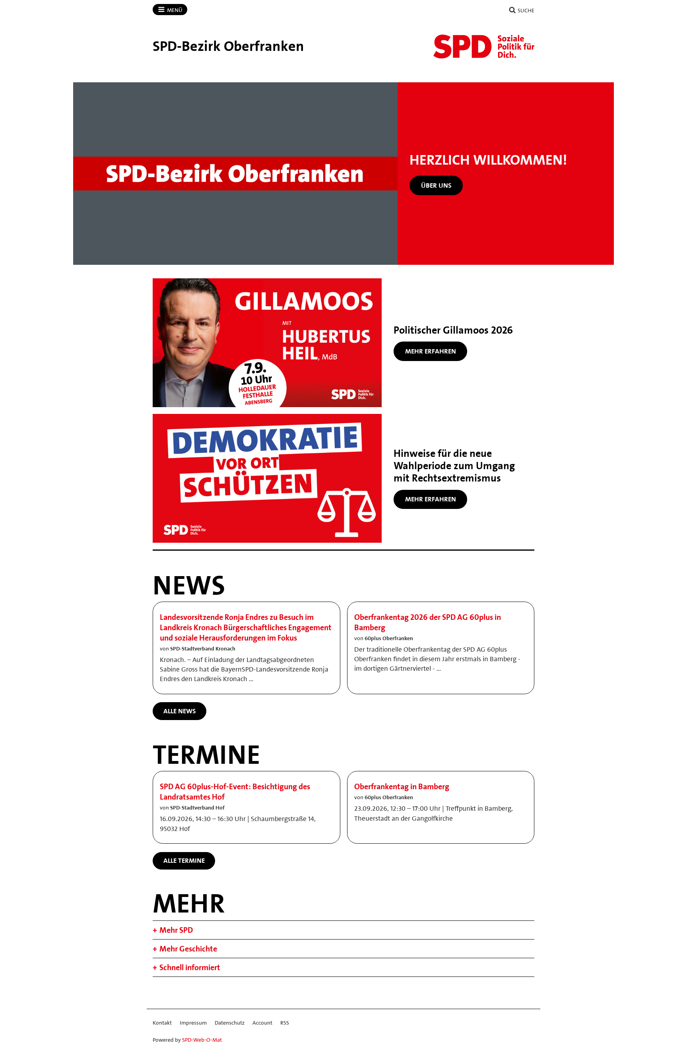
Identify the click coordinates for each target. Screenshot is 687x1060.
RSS (284, 1022)
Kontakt (162, 1022)
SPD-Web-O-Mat (202, 1039)
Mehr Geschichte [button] (188, 949)
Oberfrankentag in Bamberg (401, 786)
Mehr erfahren (430, 351)
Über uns (436, 185)
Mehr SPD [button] (176, 930)
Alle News (179, 711)
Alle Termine (184, 860)
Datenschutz (230, 1022)
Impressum (193, 1022)
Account (262, 1022)
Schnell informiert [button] (189, 967)
